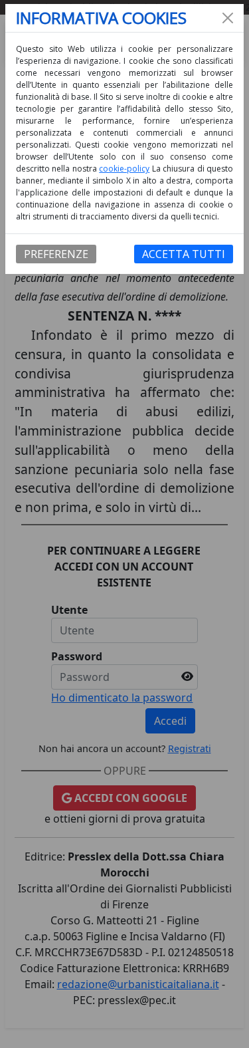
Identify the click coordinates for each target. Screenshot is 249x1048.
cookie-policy (124, 168)
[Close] (227, 18)
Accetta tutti (183, 254)
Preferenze (56, 254)
